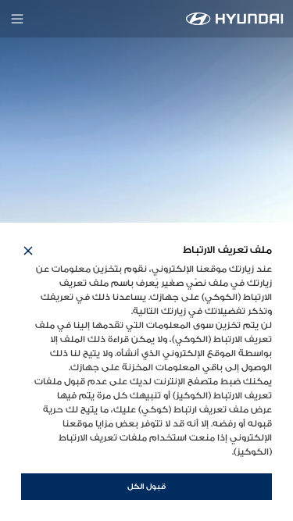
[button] (28, 251)
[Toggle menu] (17, 19)
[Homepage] (235, 18)
